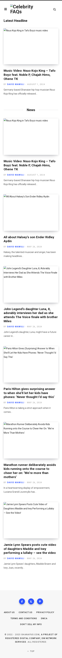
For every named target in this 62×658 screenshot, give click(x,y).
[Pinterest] (40, 601)
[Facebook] (22, 601)
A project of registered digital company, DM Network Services (31, 638)
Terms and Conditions (24, 618)
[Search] (54, 9)
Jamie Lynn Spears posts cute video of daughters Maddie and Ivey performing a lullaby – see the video (30, 549)
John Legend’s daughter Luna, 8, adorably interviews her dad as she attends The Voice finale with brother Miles (31, 315)
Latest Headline (15, 21)
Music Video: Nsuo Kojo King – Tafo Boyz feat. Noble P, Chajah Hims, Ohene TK (29, 75)
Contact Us (25, 612)
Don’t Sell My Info (31, 624)
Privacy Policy (45, 612)
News (31, 110)
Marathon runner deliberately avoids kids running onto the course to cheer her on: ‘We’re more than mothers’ (30, 471)
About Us (9, 612)
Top (32, 651)
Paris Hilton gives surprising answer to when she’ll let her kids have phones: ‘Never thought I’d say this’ (29, 393)
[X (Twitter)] (31, 601)
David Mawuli (15, 84)
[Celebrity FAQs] (22, 9)
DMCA (44, 618)
